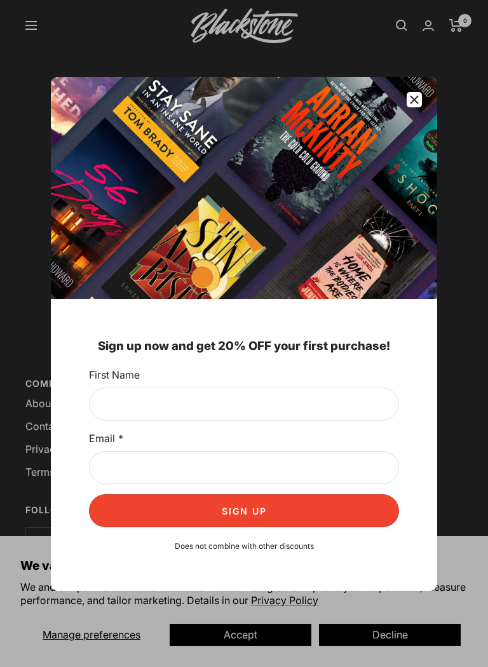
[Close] (414, 99)
